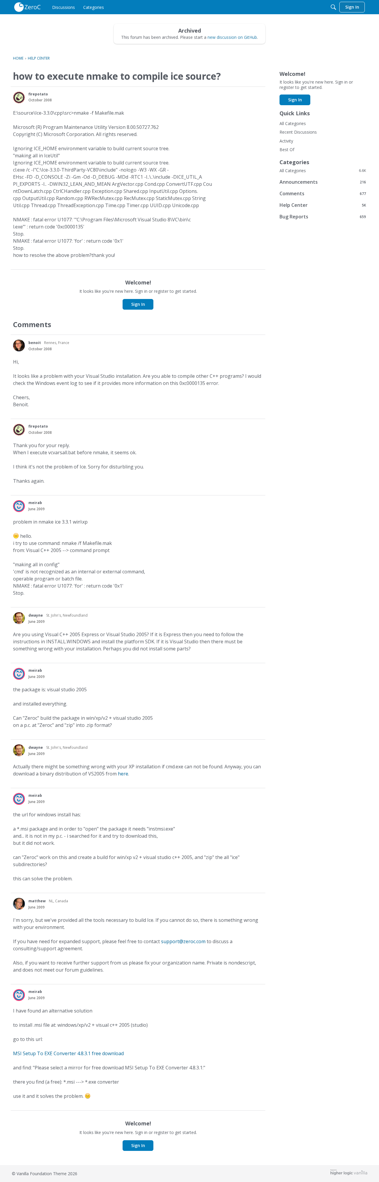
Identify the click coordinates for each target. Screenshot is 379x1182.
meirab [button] (35, 502)
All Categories (293, 123)
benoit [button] (34, 342)
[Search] (333, 7)
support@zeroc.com (183, 941)
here (123, 773)
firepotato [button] (38, 94)
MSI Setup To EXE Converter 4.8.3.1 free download (68, 1053)
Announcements (323, 182)
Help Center (323, 205)
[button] (19, 97)
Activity (286, 141)
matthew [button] (37, 900)
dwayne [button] (35, 615)
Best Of (287, 149)
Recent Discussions (298, 132)
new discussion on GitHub (232, 37)
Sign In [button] (138, 304)
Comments (323, 193)
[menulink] (63, 7)
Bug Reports (323, 216)
